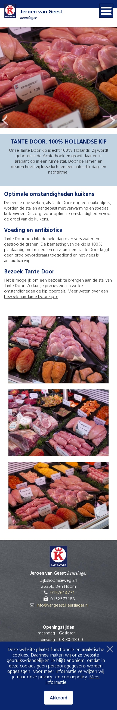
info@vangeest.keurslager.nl (62, 605)
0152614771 (62, 593)
